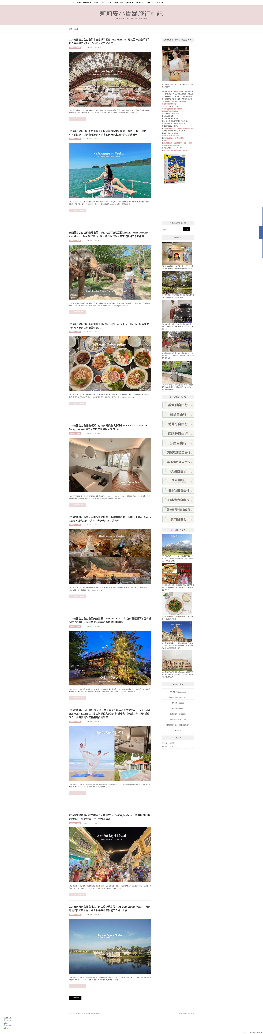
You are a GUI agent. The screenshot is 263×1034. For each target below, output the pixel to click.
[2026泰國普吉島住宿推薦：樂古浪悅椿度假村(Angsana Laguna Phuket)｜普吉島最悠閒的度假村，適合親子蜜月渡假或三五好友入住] (110, 946)
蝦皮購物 (178, 730)
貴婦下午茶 (118, 2)
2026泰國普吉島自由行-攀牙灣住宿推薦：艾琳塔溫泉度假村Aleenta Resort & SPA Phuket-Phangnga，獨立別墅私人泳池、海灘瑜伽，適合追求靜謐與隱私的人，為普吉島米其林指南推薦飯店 (109, 714)
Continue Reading (77, 119)
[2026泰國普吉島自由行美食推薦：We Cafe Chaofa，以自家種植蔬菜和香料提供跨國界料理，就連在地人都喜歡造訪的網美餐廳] (110, 658)
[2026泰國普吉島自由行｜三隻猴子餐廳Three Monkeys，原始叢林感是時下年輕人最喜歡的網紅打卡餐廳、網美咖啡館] (110, 79)
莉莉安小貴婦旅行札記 (131, 13)
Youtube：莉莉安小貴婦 (171, 145)
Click (261, 232)
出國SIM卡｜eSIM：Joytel (178, 719)
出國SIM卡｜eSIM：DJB (178, 714)
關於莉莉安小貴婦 (84, 2)
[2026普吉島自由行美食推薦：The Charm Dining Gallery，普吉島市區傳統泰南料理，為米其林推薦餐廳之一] (110, 363)
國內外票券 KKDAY (178, 708)
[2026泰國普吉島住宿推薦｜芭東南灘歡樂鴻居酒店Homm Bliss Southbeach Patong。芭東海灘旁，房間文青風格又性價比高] (110, 465)
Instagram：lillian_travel (171, 136)
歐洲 (96, 2)
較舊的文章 (76, 997)
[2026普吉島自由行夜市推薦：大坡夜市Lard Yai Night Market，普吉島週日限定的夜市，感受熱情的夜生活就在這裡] (110, 854)
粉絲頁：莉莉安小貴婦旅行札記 (173, 138)
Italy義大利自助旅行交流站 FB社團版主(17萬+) (178, 128)
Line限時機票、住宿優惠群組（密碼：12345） (178, 143)
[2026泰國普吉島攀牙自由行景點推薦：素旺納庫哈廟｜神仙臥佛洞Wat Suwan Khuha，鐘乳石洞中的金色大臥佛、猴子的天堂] (110, 556)
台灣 (109, 2)
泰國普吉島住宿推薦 (75, 433)
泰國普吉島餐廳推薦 (75, 47)
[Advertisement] (106, 225)
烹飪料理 (139, 2)
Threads (165, 140)
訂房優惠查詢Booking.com (178, 692)
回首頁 (71, 2)
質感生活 (150, 2)
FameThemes (191, 1013)
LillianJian (88, 47)
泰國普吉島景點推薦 (75, 138)
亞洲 (103, 2)
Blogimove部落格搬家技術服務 (253, 1032)
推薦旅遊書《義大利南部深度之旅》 (177, 725)
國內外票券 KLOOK (178, 703)
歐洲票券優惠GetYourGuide (177, 697)
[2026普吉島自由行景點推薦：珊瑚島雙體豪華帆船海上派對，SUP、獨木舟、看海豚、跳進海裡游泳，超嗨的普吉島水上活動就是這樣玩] (110, 170)
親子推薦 (129, 2)
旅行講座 (160, 2)
